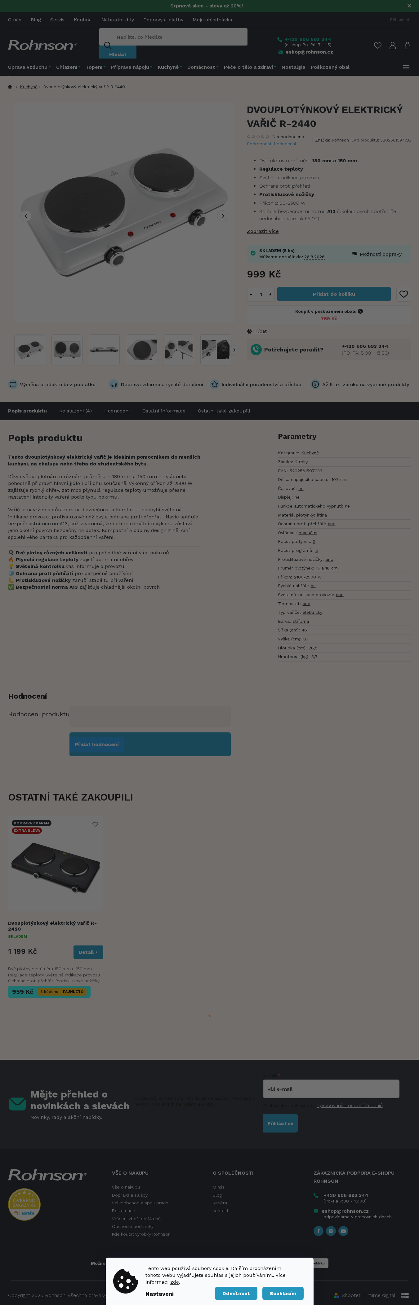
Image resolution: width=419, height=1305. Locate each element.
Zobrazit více (263, 231)
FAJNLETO (73, 991)
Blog (36, 20)
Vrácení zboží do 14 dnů (136, 1218)
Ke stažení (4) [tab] (75, 411)
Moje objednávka (212, 20)
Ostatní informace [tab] (163, 411)
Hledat (118, 54)
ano (332, 523)
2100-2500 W (308, 576)
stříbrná (301, 621)
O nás (14, 20)
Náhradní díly (117, 20)
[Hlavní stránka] (11, 87)
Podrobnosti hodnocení (271, 143)
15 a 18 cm (327, 567)
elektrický (312, 612)
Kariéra (220, 1202)
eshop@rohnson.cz (345, 1211)
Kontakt (83, 20)
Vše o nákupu (126, 1187)
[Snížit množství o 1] (251, 294)
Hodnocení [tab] (117, 411)
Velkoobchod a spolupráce (140, 1202)
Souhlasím (283, 1293)
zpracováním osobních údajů (350, 1105)
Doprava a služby (130, 1195)
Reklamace (123, 1210)
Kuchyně (310, 452)
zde (174, 1282)
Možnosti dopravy (371, 254)
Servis (57, 20)
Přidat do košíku (334, 294)
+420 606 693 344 (365, 346)
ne (301, 488)
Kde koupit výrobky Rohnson (141, 1234)
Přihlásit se (280, 1123)
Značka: (332, 140)
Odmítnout (236, 1293)
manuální (308, 532)
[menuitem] (30, 67)
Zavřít (280, 330)
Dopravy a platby (163, 20)
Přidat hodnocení (97, 744)
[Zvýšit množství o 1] (270, 294)
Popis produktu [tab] (27, 411)
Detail (86, 952)
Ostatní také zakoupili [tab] (224, 411)
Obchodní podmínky (133, 1226)
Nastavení (159, 1293)
